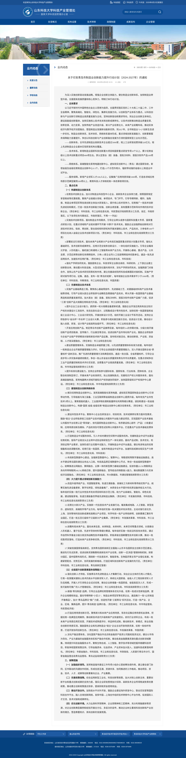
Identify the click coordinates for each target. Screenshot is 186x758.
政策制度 (111, 22)
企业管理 (150, 22)
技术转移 (91, 22)
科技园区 (117, 2)
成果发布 (130, 22)
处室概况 (52, 22)
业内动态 (152, 67)
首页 (33, 22)
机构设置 (72, 22)
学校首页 (129, 2)
